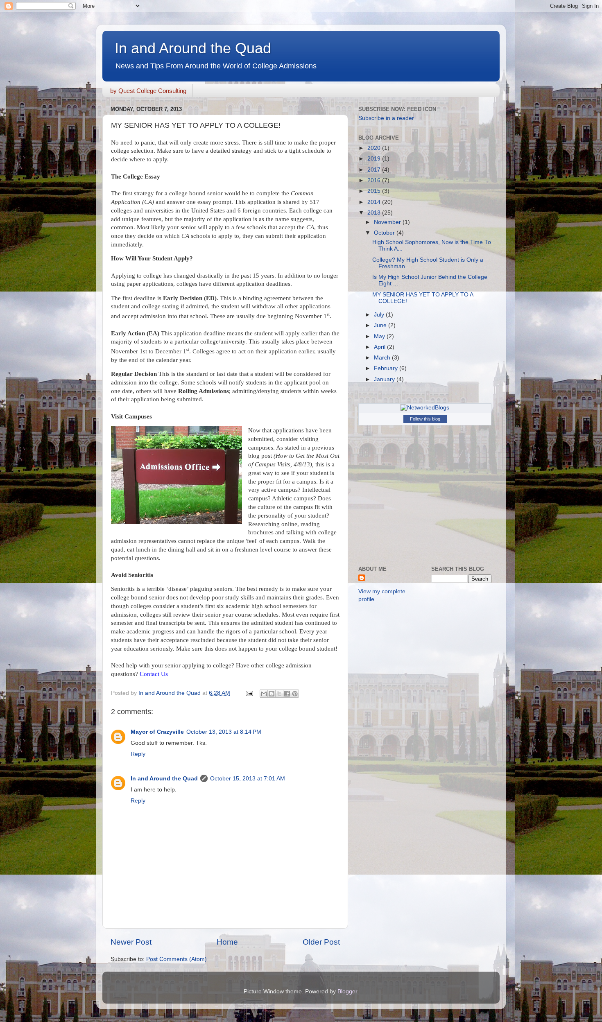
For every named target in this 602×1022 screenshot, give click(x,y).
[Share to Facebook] (287, 694)
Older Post (321, 942)
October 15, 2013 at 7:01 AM (247, 779)
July (380, 315)
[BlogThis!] (271, 694)
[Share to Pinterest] (295, 694)
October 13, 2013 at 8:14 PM (223, 732)
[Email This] (264, 694)
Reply (138, 754)
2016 (374, 180)
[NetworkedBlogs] (425, 408)
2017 (374, 170)
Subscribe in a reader (386, 118)
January (385, 379)
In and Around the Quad (193, 48)
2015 (374, 191)
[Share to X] (279, 694)
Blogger (347, 991)
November (388, 222)
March (383, 358)
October (385, 233)
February (386, 368)
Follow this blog (425, 418)
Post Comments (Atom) (176, 959)
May (380, 336)
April (380, 347)
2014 (374, 202)
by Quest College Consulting (148, 90)
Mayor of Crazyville (157, 732)
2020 (374, 148)
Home (227, 942)
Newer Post (131, 942)
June (381, 325)
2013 (374, 213)
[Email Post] (249, 693)
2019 (374, 159)
